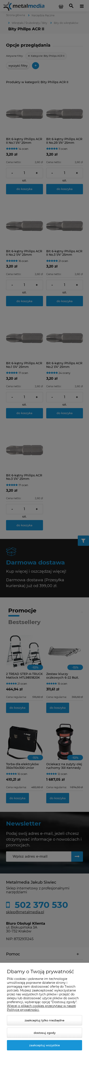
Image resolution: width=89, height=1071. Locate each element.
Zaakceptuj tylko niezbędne (44, 1020)
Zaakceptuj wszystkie (44, 1045)
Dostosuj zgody (45, 1032)
